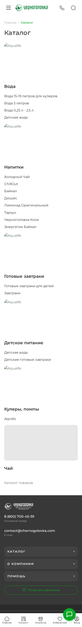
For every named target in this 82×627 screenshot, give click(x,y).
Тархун (10, 213)
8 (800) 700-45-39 (19, 516)
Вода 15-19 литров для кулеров (30, 96)
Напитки (14, 167)
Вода (10, 86)
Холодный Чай (17, 177)
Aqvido (10, 419)
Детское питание (23, 342)
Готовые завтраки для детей (29, 286)
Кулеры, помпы (21, 409)
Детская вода (16, 117)
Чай (8, 468)
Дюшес (10, 198)
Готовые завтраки (24, 276)
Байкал (10, 191)
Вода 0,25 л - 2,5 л (19, 110)
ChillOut (11, 184)
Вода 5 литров (16, 103)
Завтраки (12, 293)
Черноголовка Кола (21, 220)
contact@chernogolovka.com (29, 531)
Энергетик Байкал (20, 227)
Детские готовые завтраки (27, 360)
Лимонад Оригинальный (26, 205)
